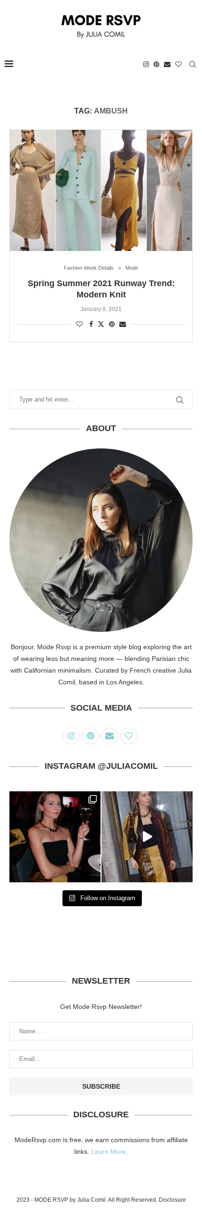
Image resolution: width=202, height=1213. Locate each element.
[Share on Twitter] (101, 324)
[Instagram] (146, 64)
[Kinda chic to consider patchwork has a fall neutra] (147, 836)
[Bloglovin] (178, 64)
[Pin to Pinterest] (112, 324)
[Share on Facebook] (91, 324)
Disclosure (172, 1200)
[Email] (167, 64)
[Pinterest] (156, 64)
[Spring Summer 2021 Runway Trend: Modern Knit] (101, 190)
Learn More (108, 1151)
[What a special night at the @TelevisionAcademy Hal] (55, 836)
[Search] (192, 64)
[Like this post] (79, 324)
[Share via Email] (122, 324)
